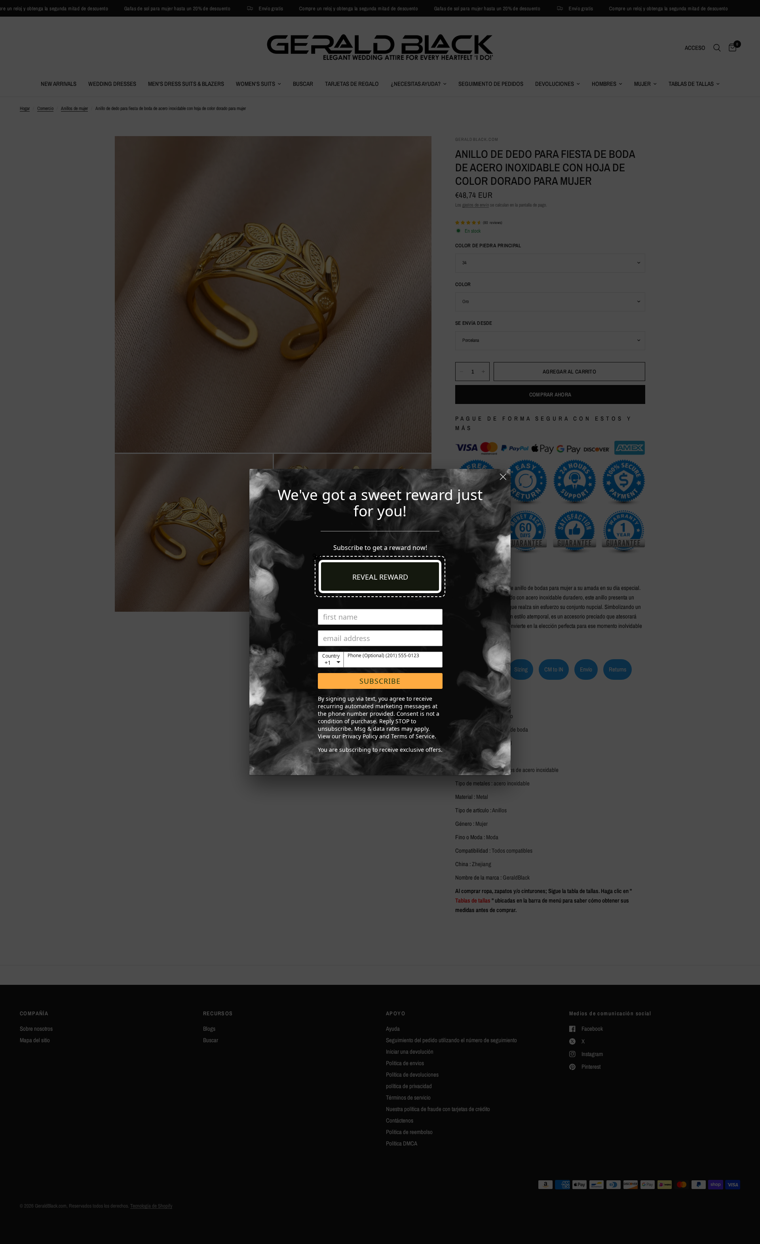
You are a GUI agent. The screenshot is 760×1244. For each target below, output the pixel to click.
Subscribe (380, 681)
